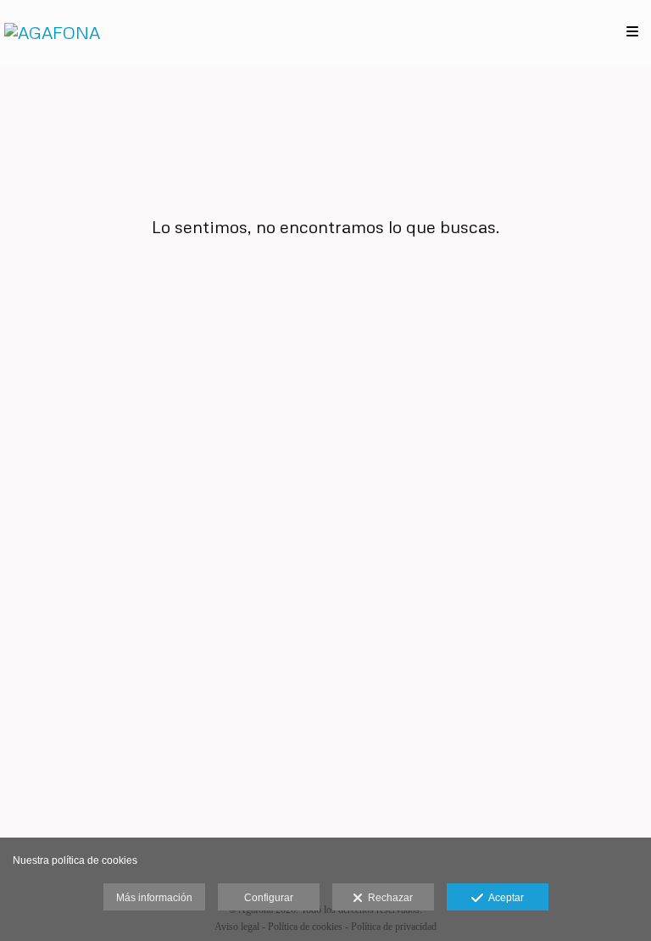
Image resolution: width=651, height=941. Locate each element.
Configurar (268, 898)
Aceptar (503, 898)
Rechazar (388, 898)
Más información (154, 898)
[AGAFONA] (52, 32)
